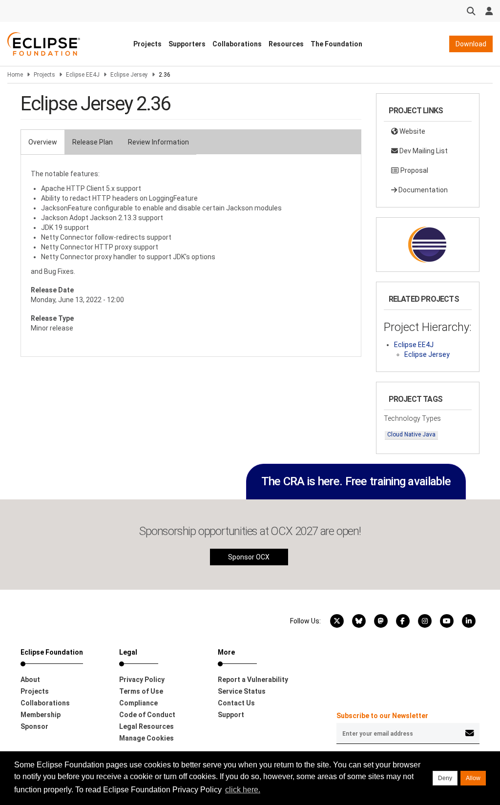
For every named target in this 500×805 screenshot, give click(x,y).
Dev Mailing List (423, 151)
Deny (445, 778)
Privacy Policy (142, 679)
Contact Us (236, 703)
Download (471, 44)
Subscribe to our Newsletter (382, 716)
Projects (147, 44)
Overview (42, 142)
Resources (286, 44)
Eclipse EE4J (83, 74)
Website (411, 131)
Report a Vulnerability (253, 679)
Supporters (187, 44)
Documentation (422, 190)
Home (15, 74)
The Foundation (336, 44)
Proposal (413, 170)
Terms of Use (141, 691)
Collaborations (237, 44)
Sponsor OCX (249, 557)
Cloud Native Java (411, 434)
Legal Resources (146, 726)
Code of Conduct (147, 715)
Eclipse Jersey (129, 74)
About (30, 679)
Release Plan (92, 142)
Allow (473, 778)
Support (231, 715)
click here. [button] (242, 789)
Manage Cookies (146, 738)
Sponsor (34, 726)
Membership (41, 715)
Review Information (158, 142)
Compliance (138, 703)
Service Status (242, 691)
